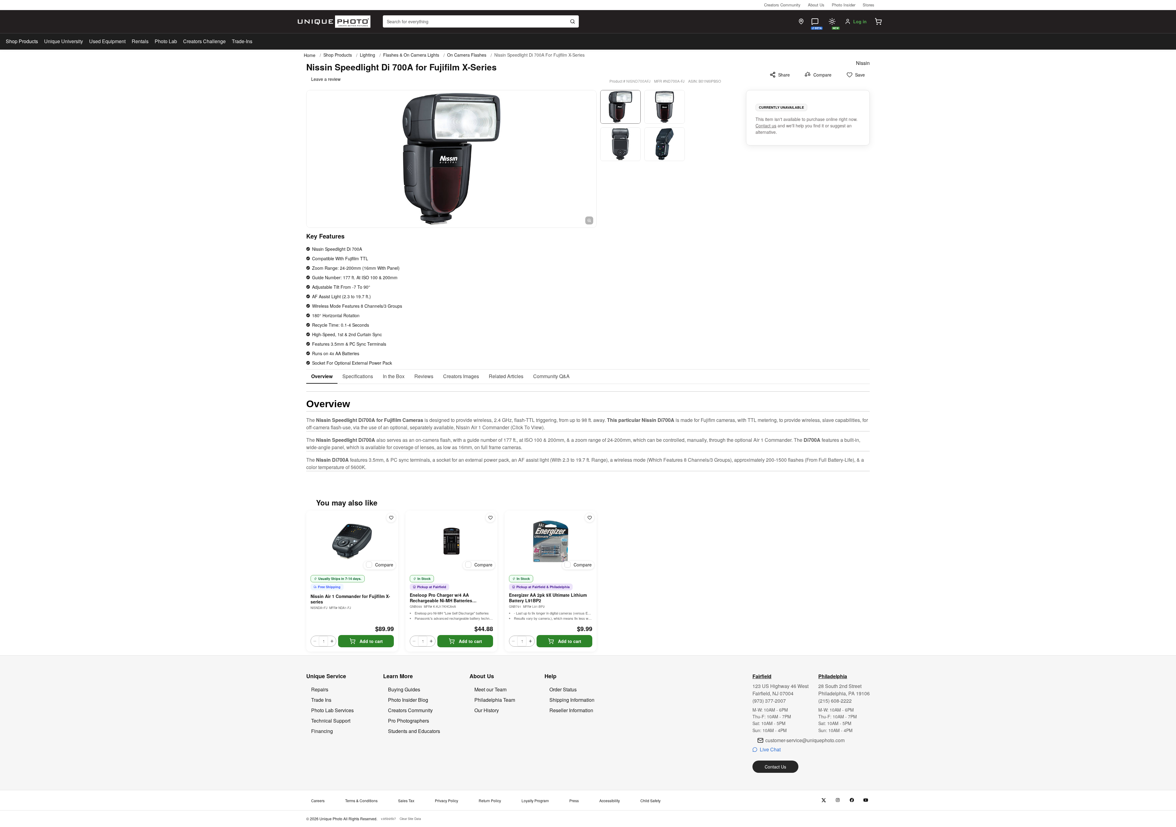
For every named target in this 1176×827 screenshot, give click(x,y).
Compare (822, 75)
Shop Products (22, 41)
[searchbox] (481, 21)
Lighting (367, 55)
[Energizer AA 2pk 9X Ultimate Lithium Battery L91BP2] (551, 541)
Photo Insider (843, 5)
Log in (860, 21)
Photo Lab (166, 41)
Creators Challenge (204, 41)
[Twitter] (823, 800)
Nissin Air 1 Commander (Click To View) (500, 427)
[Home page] (332, 21)
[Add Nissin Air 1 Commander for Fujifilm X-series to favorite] (391, 517)
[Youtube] (866, 800)
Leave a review (326, 79)
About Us (816, 5)
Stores (868, 5)
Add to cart (371, 641)
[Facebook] (852, 800)
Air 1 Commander (772, 439)
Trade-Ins (242, 41)
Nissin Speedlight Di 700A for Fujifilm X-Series (539, 55)
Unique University (63, 41)
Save (860, 75)
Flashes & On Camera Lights (411, 55)
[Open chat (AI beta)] (815, 21)
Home (309, 55)
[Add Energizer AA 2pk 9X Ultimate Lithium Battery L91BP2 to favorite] (589, 517)
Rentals (140, 41)
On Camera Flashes (466, 55)
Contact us (766, 125)
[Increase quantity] (332, 641)
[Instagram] (838, 800)
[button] (878, 21)
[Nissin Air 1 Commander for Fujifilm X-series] (352, 541)
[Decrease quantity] (315, 641)
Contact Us (775, 767)
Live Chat (770, 749)
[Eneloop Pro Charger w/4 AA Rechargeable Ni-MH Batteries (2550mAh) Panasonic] (451, 541)
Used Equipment (107, 41)
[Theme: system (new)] (832, 21)
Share (784, 75)
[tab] (321, 377)
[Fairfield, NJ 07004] (801, 21)
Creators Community (782, 5)
